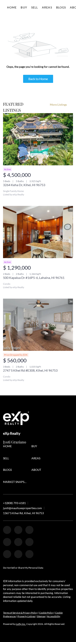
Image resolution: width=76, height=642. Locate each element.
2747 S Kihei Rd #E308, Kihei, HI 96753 (30, 370)
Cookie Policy (46, 612)
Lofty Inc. (21, 623)
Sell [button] (34, 7)
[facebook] (7, 530)
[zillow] (29, 530)
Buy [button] (24, 7)
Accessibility (53, 616)
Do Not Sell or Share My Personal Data (23, 567)
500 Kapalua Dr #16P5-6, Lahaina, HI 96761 (33, 277)
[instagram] (18, 542)
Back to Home (38, 79)
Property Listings (26, 616)
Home (12, 7)
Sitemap (41, 616)
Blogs (61, 7)
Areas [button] (47, 7)
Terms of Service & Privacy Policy (20, 612)
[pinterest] (18, 554)
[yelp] (7, 542)
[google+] (29, 554)
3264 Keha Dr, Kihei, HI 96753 (24, 185)
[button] (8, 446)
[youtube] (29, 542)
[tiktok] (7, 554)
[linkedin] (18, 530)
